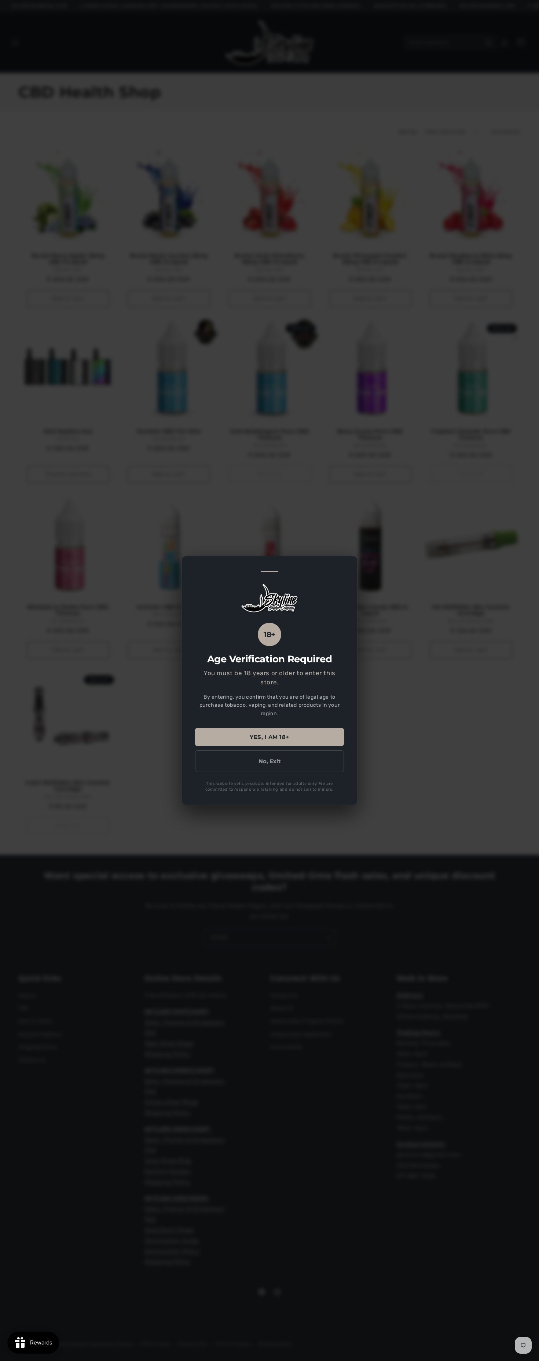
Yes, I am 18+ (269, 736)
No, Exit (269, 761)
